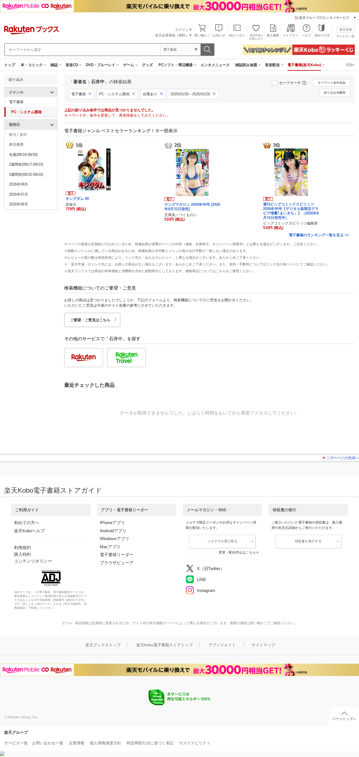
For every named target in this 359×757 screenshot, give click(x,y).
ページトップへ (344, 719)
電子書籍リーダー (117, 554)
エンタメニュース (215, 65)
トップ (9, 65)
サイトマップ (263, 645)
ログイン (182, 30)
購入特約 (22, 554)
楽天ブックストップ (103, 645)
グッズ (147, 65)
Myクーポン (237, 35)
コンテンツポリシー (33, 561)
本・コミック (32, 65)
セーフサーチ (290, 83)
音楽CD (72, 65)
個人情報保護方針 (105, 743)
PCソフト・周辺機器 (175, 65)
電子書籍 (16, 102)
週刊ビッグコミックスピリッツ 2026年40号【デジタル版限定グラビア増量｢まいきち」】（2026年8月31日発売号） (291, 210)
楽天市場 (345, 29)
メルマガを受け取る (222, 541)
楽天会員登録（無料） (172, 35)
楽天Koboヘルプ (29, 530)
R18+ (350, 65)
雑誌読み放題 (246, 65)
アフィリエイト (222, 645)
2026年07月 (18, 194)
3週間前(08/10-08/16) (26, 174)
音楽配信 (272, 65)
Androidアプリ (113, 530)
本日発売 (16, 144)
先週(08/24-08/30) (23, 154)
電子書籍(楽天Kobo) (304, 65)
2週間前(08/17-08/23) (26, 164)
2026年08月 (18, 184)
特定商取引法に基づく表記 (150, 743)
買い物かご (202, 35)
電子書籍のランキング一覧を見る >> (319, 235)
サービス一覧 (345, 36)
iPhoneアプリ (112, 522)
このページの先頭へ (342, 458)
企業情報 (76, 743)
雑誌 (54, 65)
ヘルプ (306, 35)
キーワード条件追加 (332, 82)
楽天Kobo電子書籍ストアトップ (164, 645)
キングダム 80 (77, 198)
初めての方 (322, 35)
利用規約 (22, 547)
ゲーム (128, 65)
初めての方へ (26, 522)
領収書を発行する (308, 541)
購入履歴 (273, 35)
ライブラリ (290, 35)
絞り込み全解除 (335, 92)
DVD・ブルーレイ (100, 65)
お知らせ (219, 35)
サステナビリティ (194, 743)
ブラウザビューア (117, 562)
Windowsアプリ (114, 538)
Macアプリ (110, 546)
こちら (221, 271)
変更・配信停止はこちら (237, 552)
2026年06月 (18, 204)
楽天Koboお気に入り (256, 37)
